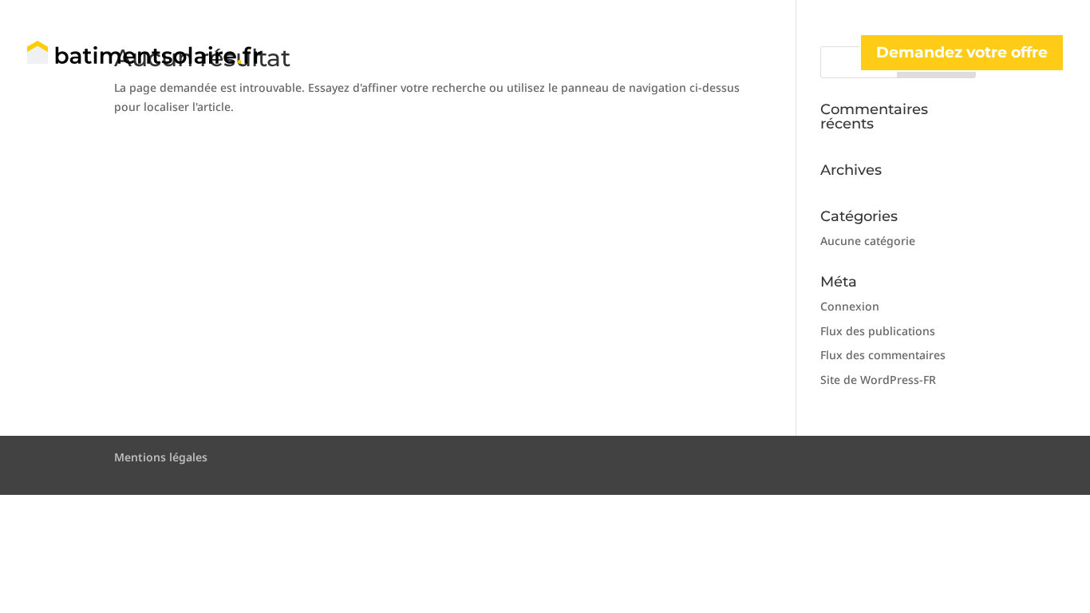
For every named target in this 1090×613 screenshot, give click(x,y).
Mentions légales (160, 457)
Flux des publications (877, 330)
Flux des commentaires (883, 354)
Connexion (849, 306)
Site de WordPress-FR (878, 379)
